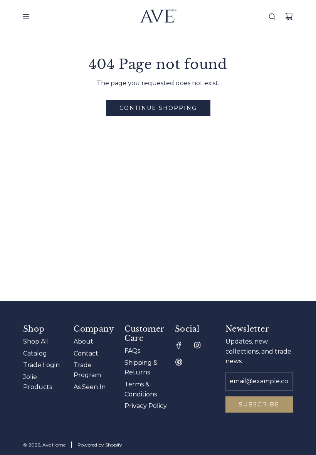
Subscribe (259, 404)
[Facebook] (178, 345)
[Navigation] (25, 16)
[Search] (272, 16)
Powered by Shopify (99, 445)
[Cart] (289, 16)
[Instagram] (197, 345)
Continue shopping (158, 107)
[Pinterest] (178, 362)
